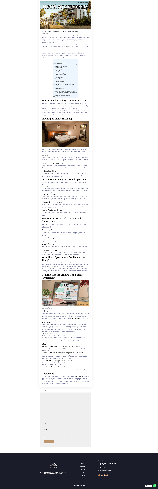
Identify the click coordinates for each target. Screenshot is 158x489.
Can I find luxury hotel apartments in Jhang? (63, 93)
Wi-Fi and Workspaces (59, 78)
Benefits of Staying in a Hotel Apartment (62, 69)
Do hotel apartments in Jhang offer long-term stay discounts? (66, 92)
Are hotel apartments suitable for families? (63, 95)
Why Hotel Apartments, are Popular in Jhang (63, 82)
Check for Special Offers (59, 88)
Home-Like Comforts (59, 71)
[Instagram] (107, 475)
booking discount (75, 318)
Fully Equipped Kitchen (59, 77)
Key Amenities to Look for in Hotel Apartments (63, 76)
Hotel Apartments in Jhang (59, 63)
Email (45, 423)
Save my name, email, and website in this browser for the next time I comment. (64, 437)
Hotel (47, 33)
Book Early (57, 85)
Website (46, 429)
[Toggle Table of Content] (75, 60)
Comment (46, 399)
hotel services (79, 376)
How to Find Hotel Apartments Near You (62, 62)
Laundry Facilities (58, 80)
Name (45, 416)
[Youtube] (102, 475)
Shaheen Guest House (59, 67)
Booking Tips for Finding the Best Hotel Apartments (64, 84)
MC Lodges (57, 64)
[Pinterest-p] (105, 475)
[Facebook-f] (99, 475)
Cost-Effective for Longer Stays (61, 73)
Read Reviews (57, 87)
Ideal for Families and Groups (60, 74)
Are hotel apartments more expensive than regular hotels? (65, 91)
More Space (57, 70)
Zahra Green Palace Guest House (61, 66)
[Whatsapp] (154, 485)
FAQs (55, 89)
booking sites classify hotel (75, 106)
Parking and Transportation (60, 81)
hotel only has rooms (68, 46)
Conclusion (56, 96)
